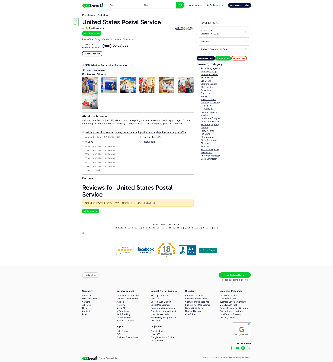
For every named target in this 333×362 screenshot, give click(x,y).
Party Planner (207, 130)
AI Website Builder (126, 320)
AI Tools (120, 301)
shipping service (165, 132)
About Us (86, 295)
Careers (86, 301)
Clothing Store (208, 87)
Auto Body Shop (209, 71)
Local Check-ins (124, 317)
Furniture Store (208, 99)
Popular (119, 227)
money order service (126, 132)
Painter (204, 127)
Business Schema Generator (233, 301)
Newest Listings (193, 311)
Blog (84, 314)
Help (84, 308)
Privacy (102, 358)
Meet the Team (89, 298)
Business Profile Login (196, 298)
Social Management (160, 304)
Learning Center (227, 317)
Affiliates (86, 304)
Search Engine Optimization (164, 317)
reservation (149, 141)
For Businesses (213, 5)
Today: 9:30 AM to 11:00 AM (108, 39)
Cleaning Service (209, 83)
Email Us (92, 275)
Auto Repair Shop (209, 74)
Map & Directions (205, 58)
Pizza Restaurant (209, 140)
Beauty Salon (207, 77)
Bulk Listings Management (198, 304)
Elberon (91, 15)
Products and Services (95, 70)
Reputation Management (163, 308)
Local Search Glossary (230, 314)
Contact (86, 311)
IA (83, 15)
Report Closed (239, 58)
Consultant (206, 90)
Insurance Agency (209, 112)
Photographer (208, 137)
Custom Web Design (161, 301)
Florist (204, 96)
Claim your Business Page (197, 301)
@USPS (89, 141)
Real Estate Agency (210, 149)
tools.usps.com (94, 53)
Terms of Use (112, 358)
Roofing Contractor (210, 155)
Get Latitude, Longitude (231, 311)
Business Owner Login (128, 337)
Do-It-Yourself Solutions (128, 295)
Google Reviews (158, 331)
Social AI (121, 308)
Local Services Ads (160, 314)
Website (205, 41)
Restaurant (206, 152)
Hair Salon (206, 105)
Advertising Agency (210, 68)
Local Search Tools (229, 295)
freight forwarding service (99, 132)
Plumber (205, 143)
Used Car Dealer (209, 158)
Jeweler (204, 115)
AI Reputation (123, 311)
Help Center (122, 331)
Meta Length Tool (228, 304)
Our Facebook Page (153, 137)
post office (180, 132)
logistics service (146, 132)
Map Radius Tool (228, 298)
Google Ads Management (163, 311)
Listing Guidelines (194, 308)
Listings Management (127, 298)
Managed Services (160, 295)
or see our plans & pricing (235, 279)
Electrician (206, 93)
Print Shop (206, 146)
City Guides (190, 314)
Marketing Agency (210, 124)
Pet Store (205, 133)
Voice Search (157, 340)
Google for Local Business (163, 337)
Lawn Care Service (210, 121)
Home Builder (207, 108)
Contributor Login (194, 295)
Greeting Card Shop (210, 102)
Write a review (195, 5)
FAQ (119, 334)
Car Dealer (206, 80)
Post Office (103, 15)
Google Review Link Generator (234, 308)
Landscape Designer (211, 118)
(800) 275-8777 (209, 22)
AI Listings (122, 304)
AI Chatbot (156, 320)
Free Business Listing (234, 275)
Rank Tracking (123, 314)
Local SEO (156, 298)
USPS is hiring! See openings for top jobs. (106, 65)
